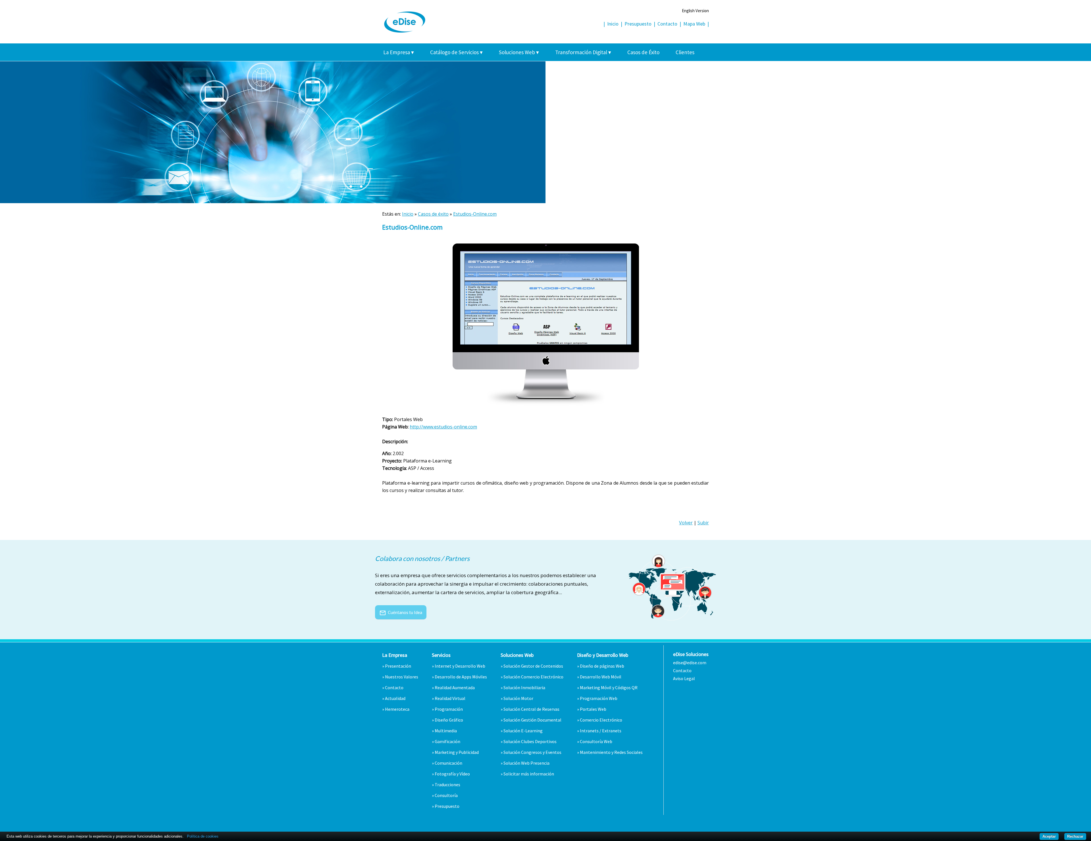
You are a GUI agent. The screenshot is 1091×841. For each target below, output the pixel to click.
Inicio (613, 23)
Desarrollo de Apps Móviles (461, 677)
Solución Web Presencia (526, 763)
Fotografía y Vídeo (452, 774)
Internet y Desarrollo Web (460, 666)
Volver (686, 523)
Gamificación (447, 741)
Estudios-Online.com (475, 214)
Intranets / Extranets (600, 730)
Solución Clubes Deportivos (530, 741)
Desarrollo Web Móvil (600, 677)
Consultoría (446, 795)
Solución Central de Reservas (531, 709)
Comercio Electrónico (601, 720)
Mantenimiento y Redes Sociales (611, 752)
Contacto (667, 23)
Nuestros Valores (401, 677)
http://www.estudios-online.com (443, 427)
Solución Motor (518, 698)
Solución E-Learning (523, 730)
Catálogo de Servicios (456, 52)
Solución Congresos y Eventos (532, 752)
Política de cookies (202, 836)
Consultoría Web (596, 741)
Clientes (685, 52)
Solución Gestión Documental (532, 720)
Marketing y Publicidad (457, 752)
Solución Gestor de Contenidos (533, 666)
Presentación (398, 666)
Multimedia (446, 730)
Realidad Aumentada (455, 687)
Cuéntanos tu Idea (400, 612)
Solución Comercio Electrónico (533, 677)
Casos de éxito (433, 214)
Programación (449, 709)
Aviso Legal (684, 678)
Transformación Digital (583, 52)
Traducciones (447, 784)
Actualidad (395, 698)
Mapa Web (694, 23)
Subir (703, 523)
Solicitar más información (528, 774)
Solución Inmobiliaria (524, 687)
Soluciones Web (519, 52)
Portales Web (593, 709)
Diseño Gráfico (449, 720)
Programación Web (598, 698)
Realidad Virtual (450, 698)
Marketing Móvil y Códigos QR (609, 687)
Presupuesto (637, 23)
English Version (695, 10)
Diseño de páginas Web (602, 666)
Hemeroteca (397, 709)
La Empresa (398, 52)
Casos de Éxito (643, 52)
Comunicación (448, 763)
